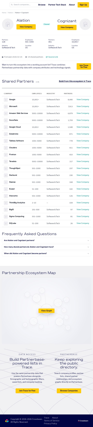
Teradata (12, 161)
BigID (11, 209)
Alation (10, 12)
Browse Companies (69, 391)
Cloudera (13, 148)
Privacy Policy (50, 424)
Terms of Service (51, 421)
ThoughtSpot (14, 168)
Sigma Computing (16, 216)
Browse (41, 5)
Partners (5, 40)
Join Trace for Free (83, 66)
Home (4, 12)
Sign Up (83, 5)
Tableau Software (16, 141)
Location (28, 45)
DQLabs (12, 223)
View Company (26, 27)
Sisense (12, 182)
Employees (29, 40)
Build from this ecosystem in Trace (75, 81)
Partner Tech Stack (57, 5)
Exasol (12, 189)
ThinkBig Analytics (17, 203)
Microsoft (13, 106)
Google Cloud (15, 127)
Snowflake (13, 120)
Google (12, 99)
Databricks (13, 134)
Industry (5, 45)
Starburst (13, 175)
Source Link (53, 57)
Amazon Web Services (18, 113)
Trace (46, 418)
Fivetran (12, 154)
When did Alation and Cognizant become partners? (25, 253)
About (72, 5)
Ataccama (13, 196)
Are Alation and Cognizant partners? (19, 240)
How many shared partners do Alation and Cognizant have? (29, 247)
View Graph (46, 311)
